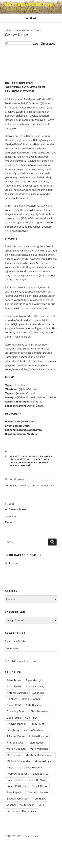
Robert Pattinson (17, 786)
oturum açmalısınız (43, 485)
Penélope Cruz (39, 773)
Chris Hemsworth (40, 711)
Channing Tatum (16, 711)
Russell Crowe (39, 786)
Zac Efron (12, 811)
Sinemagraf (12, 648)
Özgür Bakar (29, 811)
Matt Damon (14, 755)
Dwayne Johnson (16, 723)
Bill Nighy (12, 698)
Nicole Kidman (34, 767)
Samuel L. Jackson (38, 792)
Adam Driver (14, 680)
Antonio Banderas (17, 692)
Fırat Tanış (13, 730)
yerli (41, 804)
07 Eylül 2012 (19, 456)
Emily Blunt (37, 723)
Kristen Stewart (16, 742)
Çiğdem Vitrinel (20, 459)
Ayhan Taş (38, 692)
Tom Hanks (39, 798)
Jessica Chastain (33, 730)
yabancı (11, 804)
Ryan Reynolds (15, 792)
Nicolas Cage (14, 767)
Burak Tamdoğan (40, 456)
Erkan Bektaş (28, 462)
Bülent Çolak (14, 705)
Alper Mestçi (33, 680)
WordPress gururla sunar (25, 836)
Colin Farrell (14, 717)
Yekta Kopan (27, 804)
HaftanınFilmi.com (29, 4)
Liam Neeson (37, 742)
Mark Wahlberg (39, 748)
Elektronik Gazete (15, 641)
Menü (33, 18)
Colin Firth (31, 717)
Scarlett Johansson (18, 798)
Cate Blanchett (34, 705)
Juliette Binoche (38, 736)
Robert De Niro (36, 780)
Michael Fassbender (18, 761)
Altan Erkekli (14, 686)
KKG (7, 836)
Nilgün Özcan (32, 30)
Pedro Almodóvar (17, 773)
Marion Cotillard (16, 748)
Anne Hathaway (35, 686)
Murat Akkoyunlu (45, 761)
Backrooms (11, 563)
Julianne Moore (16, 736)
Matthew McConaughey (40, 755)
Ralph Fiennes (15, 780)
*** (11, 451)
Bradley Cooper (31, 698)
